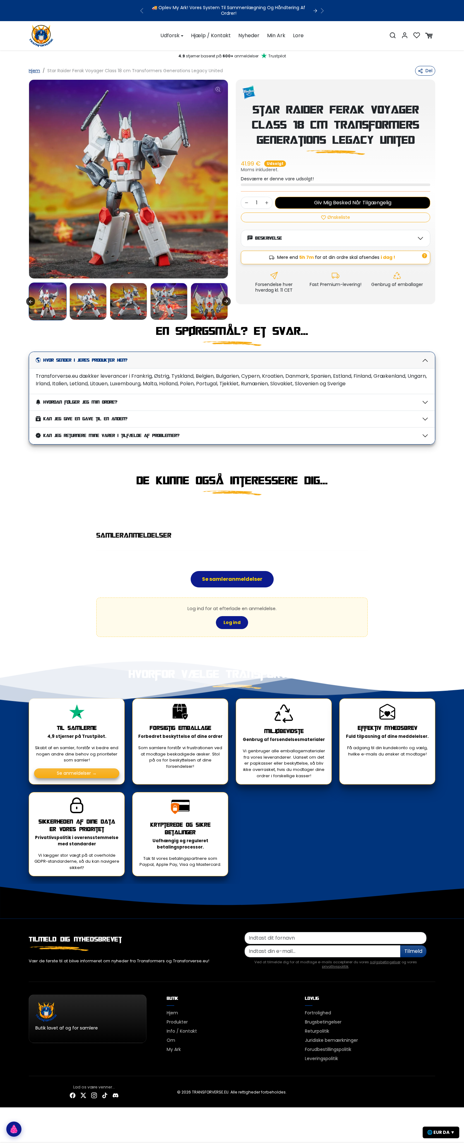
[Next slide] (226, 301)
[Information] (424, 256)
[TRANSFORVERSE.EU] (41, 35)
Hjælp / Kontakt (211, 35)
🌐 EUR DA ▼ (441, 1132)
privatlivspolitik (335, 966)
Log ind (232, 622)
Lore (298, 35)
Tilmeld (413, 951)
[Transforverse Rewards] (13, 1129)
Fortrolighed (318, 1013)
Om (171, 1040)
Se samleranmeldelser (232, 579)
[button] (393, 35)
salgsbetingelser (385, 962)
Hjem (34, 70)
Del (428, 70)
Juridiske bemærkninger (331, 1040)
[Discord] (115, 1095)
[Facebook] (72, 1095)
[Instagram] (94, 1095)
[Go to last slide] (30, 301)
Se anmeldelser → (77, 773)
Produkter (177, 1022)
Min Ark (276, 35)
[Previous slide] (29, 509)
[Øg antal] (266, 203)
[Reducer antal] (246, 203)
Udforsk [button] (170, 35)
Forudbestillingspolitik (328, 1049)
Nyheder (248, 35)
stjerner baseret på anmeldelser (232, 56)
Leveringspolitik (321, 1058)
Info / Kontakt (182, 1031)
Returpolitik (317, 1031)
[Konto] (405, 35)
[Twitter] (83, 1095)
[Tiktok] (104, 1095)
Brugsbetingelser (323, 1022)
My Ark (174, 1049)
